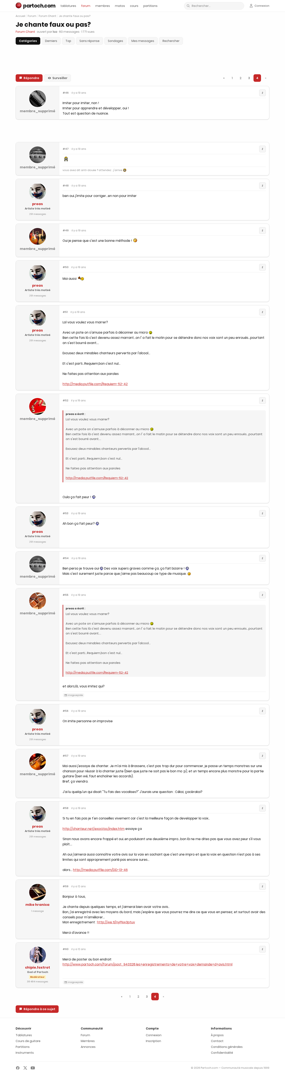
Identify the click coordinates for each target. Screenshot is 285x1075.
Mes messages (142, 41)
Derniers (51, 41)
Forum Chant (47, 16)
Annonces (88, 1047)
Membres (88, 1041)
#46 (66, 93)
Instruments (25, 1053)
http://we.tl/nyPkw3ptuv (116, 922)
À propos (217, 1035)
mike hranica (37, 904)
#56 (65, 711)
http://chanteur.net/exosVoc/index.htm (94, 829)
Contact (217, 1041)
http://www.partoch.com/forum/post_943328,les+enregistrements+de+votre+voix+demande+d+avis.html (147, 964)
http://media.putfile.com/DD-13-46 (100, 870)
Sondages (115, 41)
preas (37, 204)
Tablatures (24, 1035)
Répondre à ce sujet (39, 1009)
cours (134, 5)
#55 (65, 595)
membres (102, 5)
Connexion (153, 1035)
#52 (65, 400)
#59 (65, 886)
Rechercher (171, 41)
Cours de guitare (28, 1041)
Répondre (31, 78)
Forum (32, 16)
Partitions (23, 1047)
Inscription (153, 1041)
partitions (150, 5)
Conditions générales (227, 1047)
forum (85, 5)
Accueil (20, 16)
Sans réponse (89, 41)
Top (68, 41)
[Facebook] (18, 1068)
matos (120, 5)
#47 (66, 149)
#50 (65, 267)
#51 (65, 312)
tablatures (68, 5)
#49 (66, 230)
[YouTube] (33, 1068)
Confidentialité (222, 1053)
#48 (66, 185)
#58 (65, 808)
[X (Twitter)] (25, 1068)
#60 (65, 949)
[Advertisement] (142, 131)
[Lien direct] (262, 92)
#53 (65, 513)
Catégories (28, 41)
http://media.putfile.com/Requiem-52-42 (95, 384)
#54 (66, 558)
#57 (65, 755)
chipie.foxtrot (37, 967)
